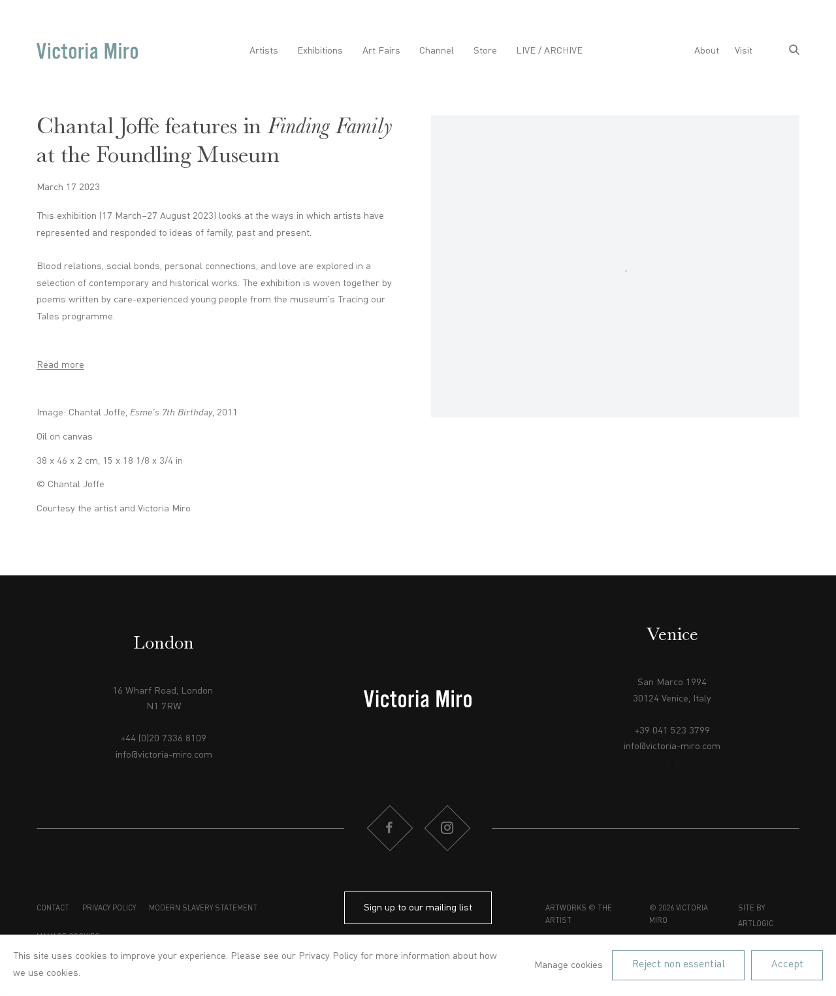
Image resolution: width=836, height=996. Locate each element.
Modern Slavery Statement (203, 908)
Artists (263, 51)
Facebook (389, 828)
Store (485, 51)
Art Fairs (381, 51)
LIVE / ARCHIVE (549, 51)
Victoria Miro (87, 51)
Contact (53, 908)
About (706, 51)
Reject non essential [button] (678, 964)
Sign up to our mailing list (418, 907)
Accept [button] (787, 964)
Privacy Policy (109, 908)
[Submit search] (794, 51)
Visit (743, 51)
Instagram (447, 828)
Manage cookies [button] (568, 965)
